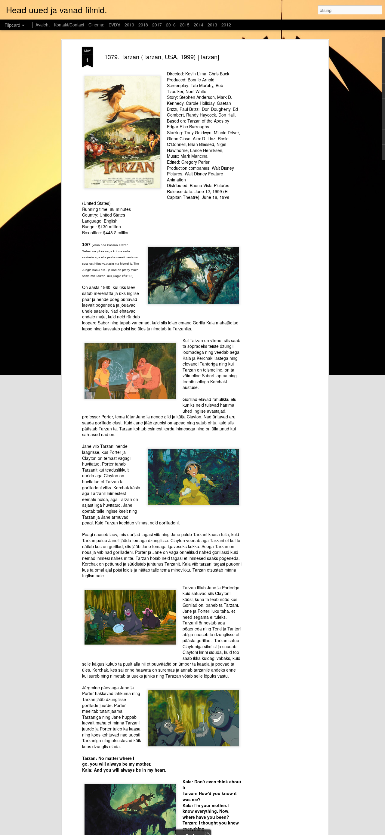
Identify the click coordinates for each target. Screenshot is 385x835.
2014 (198, 25)
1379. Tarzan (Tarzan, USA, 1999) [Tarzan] (161, 56)
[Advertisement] (275, 141)
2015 (184, 25)
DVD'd (114, 25)
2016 (171, 25)
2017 (157, 25)
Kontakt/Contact (69, 25)
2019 (129, 25)
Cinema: (96, 25)
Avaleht (42, 25)
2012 (226, 25)
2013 (212, 25)
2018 (143, 25)
